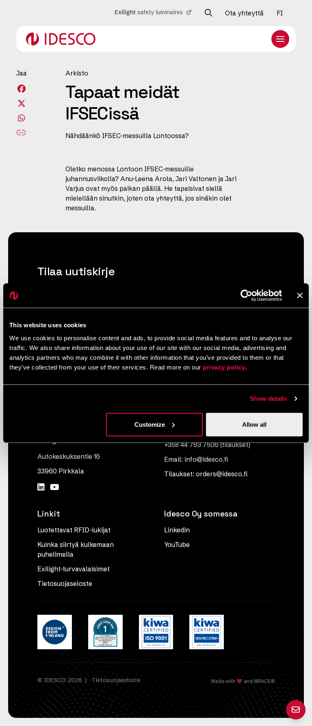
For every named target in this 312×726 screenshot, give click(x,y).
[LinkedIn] (42, 487)
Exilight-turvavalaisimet (73, 569)
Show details (268, 398)
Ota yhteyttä (244, 13)
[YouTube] (54, 487)
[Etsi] (208, 13)
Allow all (254, 424)
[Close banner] (300, 295)
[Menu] (280, 39)
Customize (149, 424)
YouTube (177, 544)
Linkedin (177, 530)
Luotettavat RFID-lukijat (73, 530)
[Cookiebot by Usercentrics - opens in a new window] (246, 296)
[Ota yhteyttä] (296, 710)
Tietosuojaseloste (64, 583)
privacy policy (224, 366)
